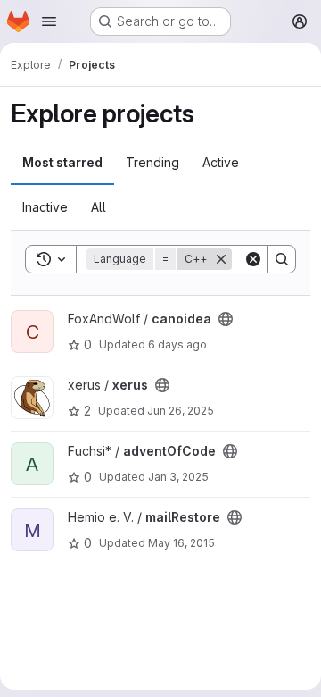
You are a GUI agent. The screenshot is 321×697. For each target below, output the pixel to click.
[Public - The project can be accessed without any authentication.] (225, 319)
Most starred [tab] (62, 162)
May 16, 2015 (181, 543)
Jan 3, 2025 (178, 476)
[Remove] (221, 259)
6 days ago (177, 344)
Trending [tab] (152, 162)
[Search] (282, 259)
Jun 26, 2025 (180, 410)
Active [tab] (220, 162)
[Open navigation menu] (49, 21)
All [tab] (98, 206)
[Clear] (253, 259)
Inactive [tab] (45, 206)
